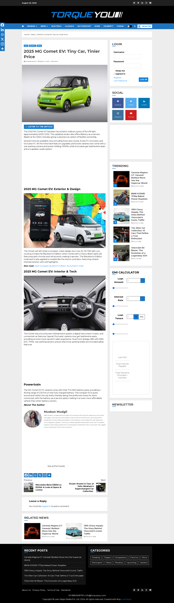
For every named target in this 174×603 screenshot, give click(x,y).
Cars (26, 45)
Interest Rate (118, 299)
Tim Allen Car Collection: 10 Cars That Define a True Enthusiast (139, 233)
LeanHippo (126, 599)
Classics (69, 26)
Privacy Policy (38, 590)
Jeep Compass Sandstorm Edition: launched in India (59, 266)
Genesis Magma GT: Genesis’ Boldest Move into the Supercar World (139, 177)
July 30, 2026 (137, 258)
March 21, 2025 (44, 61)
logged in (46, 506)
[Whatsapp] (35, 475)
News (43, 26)
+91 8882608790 (76, 595)
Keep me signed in (120, 72)
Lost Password (120, 81)
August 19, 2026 (138, 202)
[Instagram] (44, 475)
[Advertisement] (65, 168)
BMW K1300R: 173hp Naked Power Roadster (139, 196)
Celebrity (108, 26)
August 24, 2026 (49, 536)
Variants (144, 563)
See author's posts (56, 466)
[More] (49, 475)
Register (146, 26)
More (97, 26)
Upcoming (131, 563)
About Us (26, 590)
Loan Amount (118, 280)
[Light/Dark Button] (129, 26)
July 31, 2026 (137, 241)
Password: (119, 61)
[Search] (134, 26)
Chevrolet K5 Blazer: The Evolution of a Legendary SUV (50, 581)
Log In (143, 79)
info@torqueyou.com (95, 595)
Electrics (56, 26)
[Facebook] (26, 475)
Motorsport (84, 26)
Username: (119, 52)
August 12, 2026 (90, 536)
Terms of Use (53, 590)
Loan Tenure (119, 317)
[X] (40, 475)
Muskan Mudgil (31, 61)
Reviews (31, 26)
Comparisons (121, 557)
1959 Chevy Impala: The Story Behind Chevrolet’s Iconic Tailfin (138, 214)
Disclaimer (66, 590)
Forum (120, 26)
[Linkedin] (31, 475)
